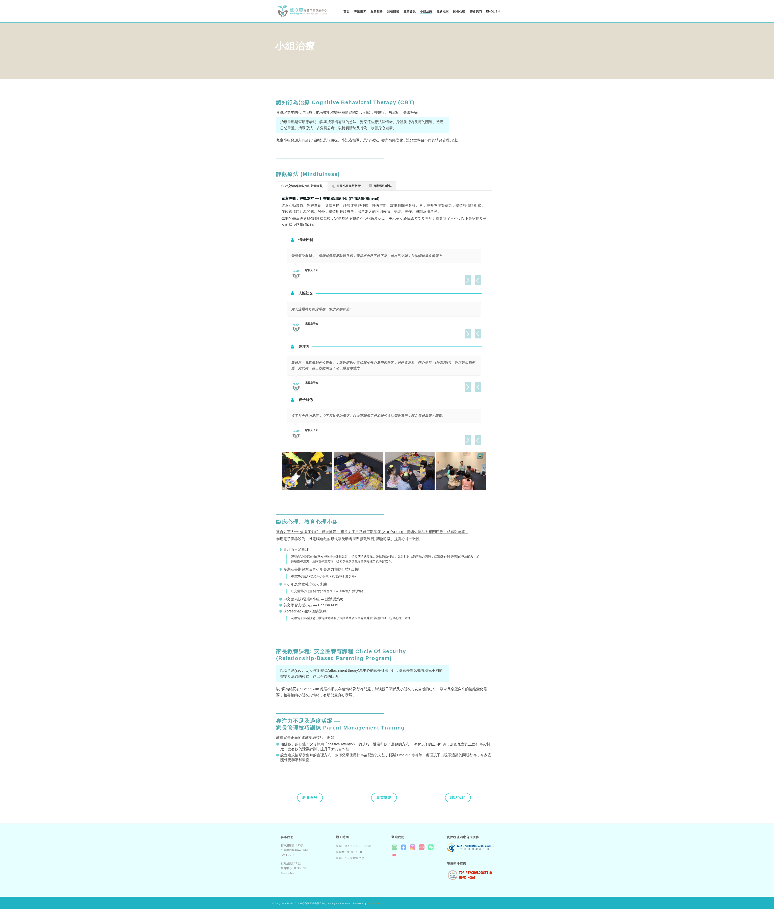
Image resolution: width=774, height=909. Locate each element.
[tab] (302, 186)
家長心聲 (459, 11)
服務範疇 (376, 11)
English (493, 11)
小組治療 (426, 11)
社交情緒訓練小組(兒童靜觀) (304, 186)
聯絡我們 (476, 11)
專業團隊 (360, 11)
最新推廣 (443, 11)
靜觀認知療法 (383, 186)
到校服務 (393, 11)
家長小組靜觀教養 (349, 186)
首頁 (346, 11)
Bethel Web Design (378, 903)
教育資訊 (410, 11)
